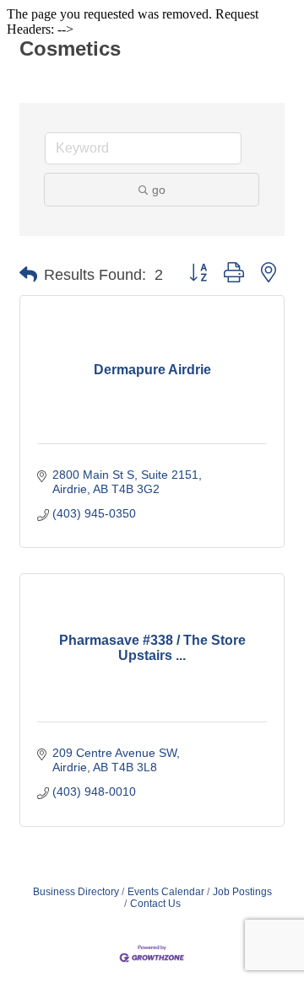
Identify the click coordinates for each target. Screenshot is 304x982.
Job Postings (242, 892)
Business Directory (76, 892)
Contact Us (155, 904)
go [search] (159, 189)
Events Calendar (166, 892)
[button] (28, 274)
